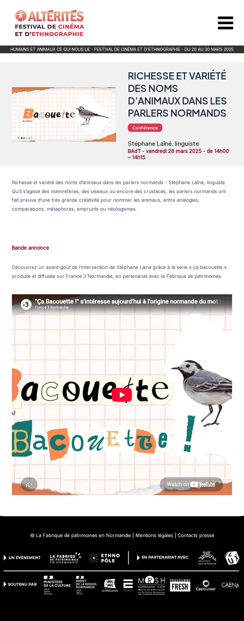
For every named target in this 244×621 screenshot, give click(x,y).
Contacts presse (196, 535)
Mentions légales (154, 535)
